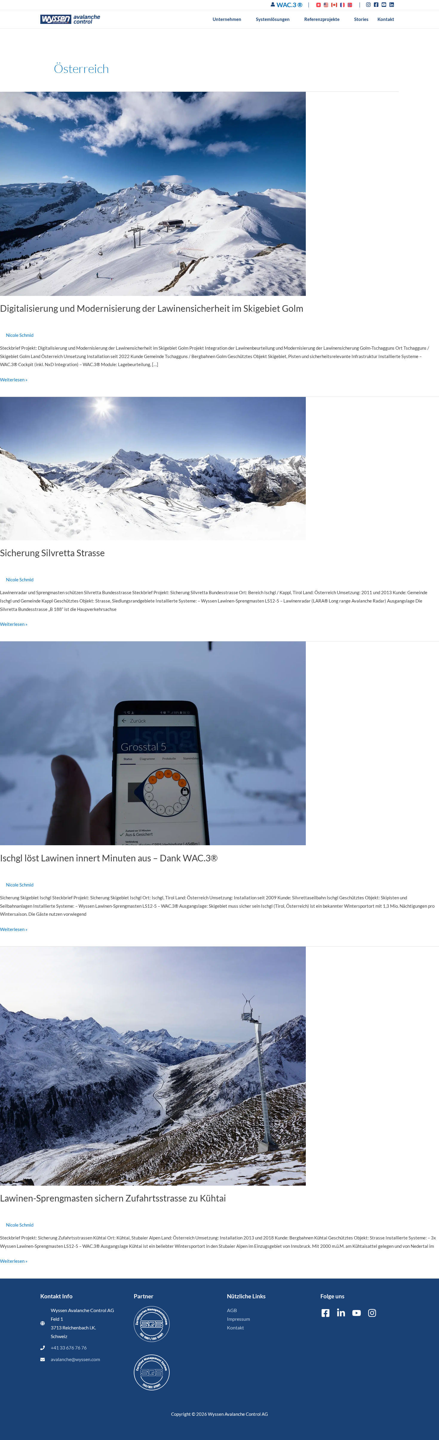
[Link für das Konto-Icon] (273, 4)
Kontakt (235, 1327)
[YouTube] (356, 1313)
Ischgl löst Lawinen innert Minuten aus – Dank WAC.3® (109, 857)
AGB (232, 1310)
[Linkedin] (341, 1313)
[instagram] (369, 4)
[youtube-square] (384, 4)
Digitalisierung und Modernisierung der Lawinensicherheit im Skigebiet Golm (151, 308)
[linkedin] (392, 4)
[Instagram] (372, 1313)
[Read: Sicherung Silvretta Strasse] (153, 467)
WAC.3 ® (290, 4)
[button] (244, 19)
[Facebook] (325, 1313)
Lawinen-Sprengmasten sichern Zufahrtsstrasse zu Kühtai (113, 1198)
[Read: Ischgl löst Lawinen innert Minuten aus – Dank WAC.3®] (153, 742)
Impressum (238, 1319)
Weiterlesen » (13, 379)
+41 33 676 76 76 (69, 1347)
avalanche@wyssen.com (75, 1359)
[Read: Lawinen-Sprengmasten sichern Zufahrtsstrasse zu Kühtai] (153, 1065)
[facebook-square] (377, 4)
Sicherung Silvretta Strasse (52, 552)
